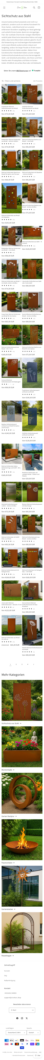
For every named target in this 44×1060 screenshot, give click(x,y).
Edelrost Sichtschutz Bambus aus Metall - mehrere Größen (31, 206)
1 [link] (10, 664)
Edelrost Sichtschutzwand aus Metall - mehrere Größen (31, 538)
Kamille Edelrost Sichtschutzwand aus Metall (32, 648)
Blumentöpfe (7, 770)
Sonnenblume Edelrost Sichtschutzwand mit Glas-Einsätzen (30, 604)
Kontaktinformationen (19, 1055)
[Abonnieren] (32, 1010)
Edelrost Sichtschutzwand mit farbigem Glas (10, 571)
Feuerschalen (7, 863)
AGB (40, 1052)
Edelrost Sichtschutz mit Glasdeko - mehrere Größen (32, 173)
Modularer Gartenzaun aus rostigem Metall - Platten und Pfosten (30, 474)
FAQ (5, 976)
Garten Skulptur (8, 816)
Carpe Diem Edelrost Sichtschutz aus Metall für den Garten (11, 315)
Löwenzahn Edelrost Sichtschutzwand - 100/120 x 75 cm (12, 603)
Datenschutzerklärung (30, 1052)
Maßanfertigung (9, 980)
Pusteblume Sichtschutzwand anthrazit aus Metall (31, 391)
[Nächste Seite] (33, 664)
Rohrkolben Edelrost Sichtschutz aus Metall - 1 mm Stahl (11, 249)
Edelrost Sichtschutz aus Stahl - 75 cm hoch (32, 242)
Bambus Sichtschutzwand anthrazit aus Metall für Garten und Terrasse (10, 425)
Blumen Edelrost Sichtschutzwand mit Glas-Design (32, 505)
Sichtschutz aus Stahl (10, 723)
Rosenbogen (7, 955)
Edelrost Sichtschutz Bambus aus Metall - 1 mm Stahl (31, 140)
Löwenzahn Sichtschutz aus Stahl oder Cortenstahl (31, 282)
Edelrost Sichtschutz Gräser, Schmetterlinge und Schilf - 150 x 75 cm (11, 467)
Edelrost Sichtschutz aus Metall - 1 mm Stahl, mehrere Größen (11, 282)
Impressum (30, 1055)
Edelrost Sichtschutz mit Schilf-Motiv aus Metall (11, 538)
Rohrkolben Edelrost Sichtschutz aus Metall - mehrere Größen (11, 140)
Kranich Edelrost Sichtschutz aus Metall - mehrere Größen (31, 315)
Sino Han (9, 1052)
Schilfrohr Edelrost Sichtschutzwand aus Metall (30, 107)
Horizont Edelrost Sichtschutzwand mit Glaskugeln (11, 381)
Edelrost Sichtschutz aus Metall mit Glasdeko (11, 216)
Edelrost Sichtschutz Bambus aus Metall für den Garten (31, 348)
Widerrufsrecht (18, 1052)
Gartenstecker (7, 909)
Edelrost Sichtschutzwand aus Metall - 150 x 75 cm (10, 348)
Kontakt (7, 971)
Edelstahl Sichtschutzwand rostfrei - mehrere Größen (9, 505)
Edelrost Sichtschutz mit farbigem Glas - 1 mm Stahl (32, 571)
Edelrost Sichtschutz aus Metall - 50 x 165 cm (11, 638)
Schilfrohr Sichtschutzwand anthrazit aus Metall (30, 434)
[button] (4, 7)
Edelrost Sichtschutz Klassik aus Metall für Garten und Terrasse (11, 173)
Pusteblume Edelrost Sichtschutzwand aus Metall (10, 107)
